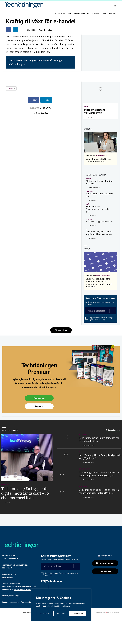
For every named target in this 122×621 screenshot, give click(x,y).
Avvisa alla (61, 613)
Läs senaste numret (105, 563)
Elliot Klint (7, 568)
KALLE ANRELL (7, 577)
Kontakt (5, 602)
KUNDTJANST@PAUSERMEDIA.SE (24, 587)
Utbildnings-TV (93, 13)
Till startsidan (61, 330)
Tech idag (112, 13)
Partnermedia (26, 602)
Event (104, 13)
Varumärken (27, 613)
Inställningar (44, 613)
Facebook (44, 588)
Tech (69, 13)
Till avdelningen (113, 430)
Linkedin (53, 588)
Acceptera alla (78, 613)
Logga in (39, 406)
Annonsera (14, 602)
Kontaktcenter (79, 13)
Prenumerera (60, 13)
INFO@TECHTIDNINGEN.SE (23, 589)
